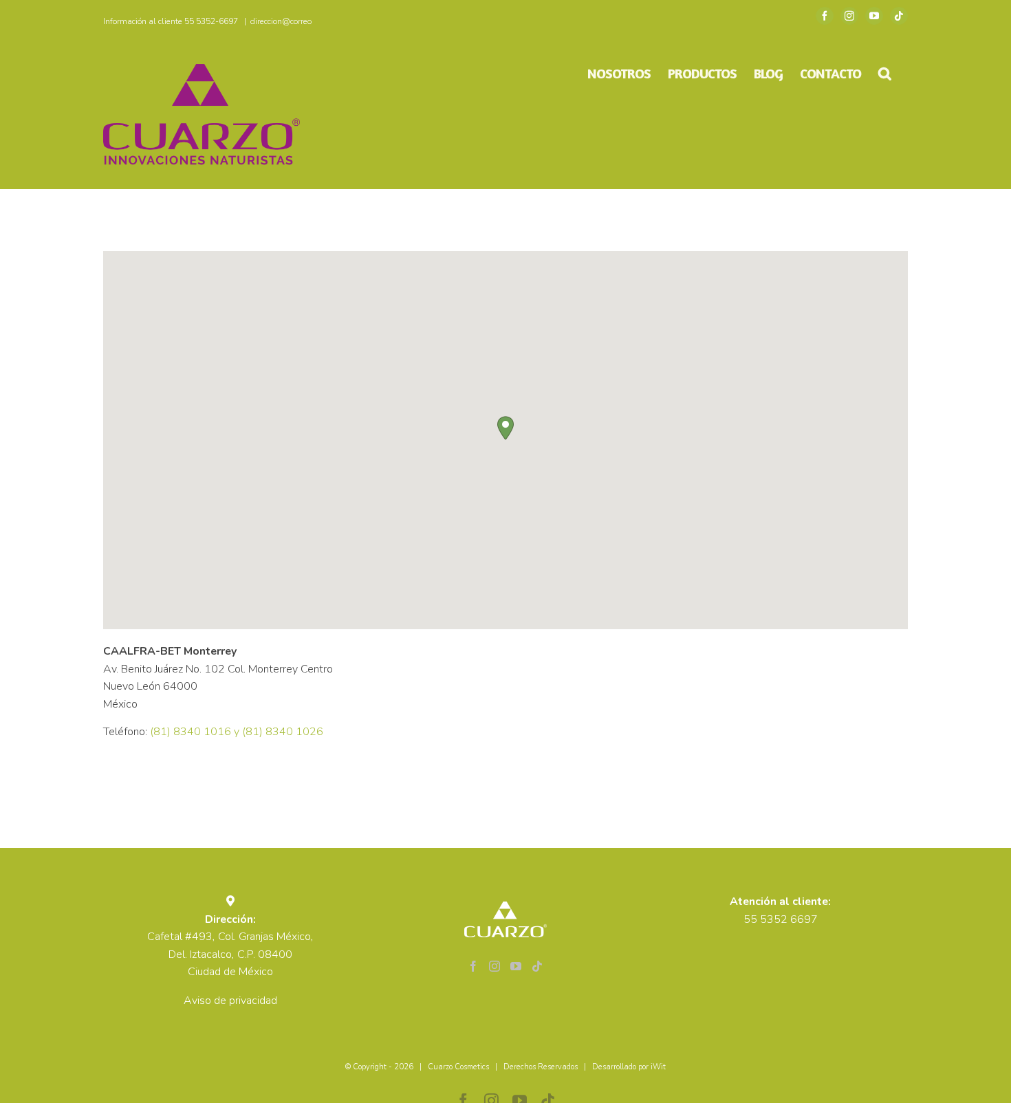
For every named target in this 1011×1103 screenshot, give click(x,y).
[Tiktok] (537, 966)
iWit (658, 1067)
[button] (884, 74)
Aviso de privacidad (230, 1000)
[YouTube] (515, 966)
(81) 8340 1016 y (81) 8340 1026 (236, 731)
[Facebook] (473, 966)
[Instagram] (494, 966)
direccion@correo (281, 21)
